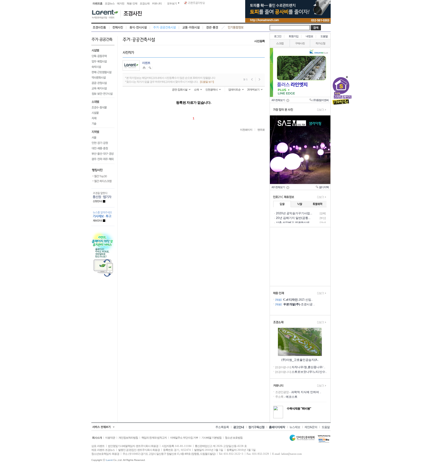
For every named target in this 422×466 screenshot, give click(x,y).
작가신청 (320, 43)
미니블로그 (144, 68)
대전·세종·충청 (103, 148)
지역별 (103, 131)
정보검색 (150, 68)
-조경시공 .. (299, 304)
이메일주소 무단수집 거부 (184, 437)
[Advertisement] (300, 256)
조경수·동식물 (103, 107)
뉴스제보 (294, 427)
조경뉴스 (110, 3)
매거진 (120, 3)
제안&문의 (311, 427)
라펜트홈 (97, 3)
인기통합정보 (236, 28)
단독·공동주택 (103, 56)
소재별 (103, 101)
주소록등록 (222, 427)
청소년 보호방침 (234, 437)
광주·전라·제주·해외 (103, 160)
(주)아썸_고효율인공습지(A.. (300, 360)
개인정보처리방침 (128, 437)
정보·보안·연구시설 (103, 94)
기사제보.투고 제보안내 (103, 216)
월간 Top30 (103, 176)
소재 (196, 89)
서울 (103, 137)
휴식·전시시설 (138, 28)
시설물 (103, 113)
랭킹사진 (103, 169)
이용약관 (110, 437)
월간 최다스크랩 (103, 181)
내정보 (309, 36)
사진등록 (259, 41)
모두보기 (172, 3)
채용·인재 (132, 3)
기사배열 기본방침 (211, 437)
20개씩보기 (253, 89)
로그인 (277, 36)
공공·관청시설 (103, 83)
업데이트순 (234, 89)
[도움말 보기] (207, 81)
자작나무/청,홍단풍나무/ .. (308, 367)
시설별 (103, 49)
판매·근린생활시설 (103, 72)
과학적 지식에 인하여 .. (306, 392)
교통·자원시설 (191, 28)
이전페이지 (246, 129)
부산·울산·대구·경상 (103, 154)
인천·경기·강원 (103, 143)
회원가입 (293, 36)
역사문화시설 (103, 77)
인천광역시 (211, 89)
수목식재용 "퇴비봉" (299, 408)
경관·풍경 (212, 28)
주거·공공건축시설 (164, 28)
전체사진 (117, 28)
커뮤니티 (157, 3)
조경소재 (144, 3)
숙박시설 (103, 66)
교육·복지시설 (103, 88)
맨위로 (261, 129)
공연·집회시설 (179, 89)
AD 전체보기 (278, 100)
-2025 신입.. (298, 299)
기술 (103, 124)
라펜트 (146, 63)
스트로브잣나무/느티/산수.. (309, 372)
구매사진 (300, 43)
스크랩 (280, 43)
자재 (103, 118)
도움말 (324, 36)
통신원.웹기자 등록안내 (103, 197)
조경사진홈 (100, 28)
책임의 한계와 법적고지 (154, 437)
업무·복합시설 (103, 61)
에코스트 (291, 396)
